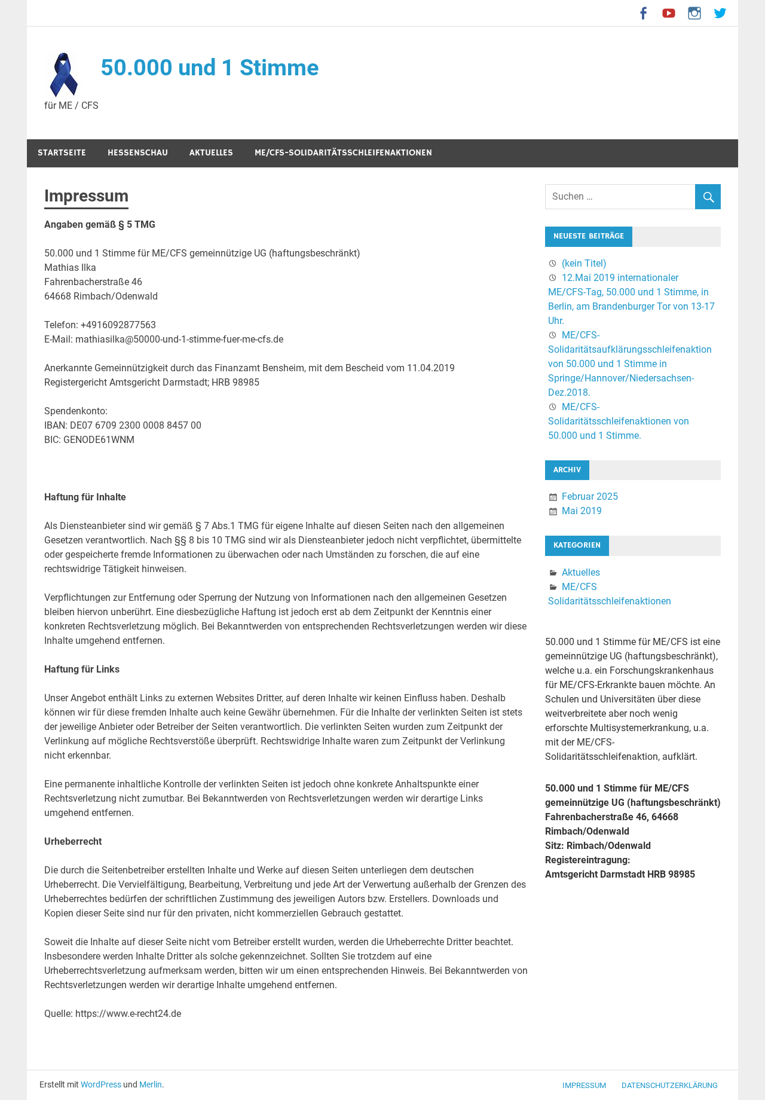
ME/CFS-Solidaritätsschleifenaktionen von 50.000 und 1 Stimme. (618, 421)
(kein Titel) (584, 263)
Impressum (584, 1085)
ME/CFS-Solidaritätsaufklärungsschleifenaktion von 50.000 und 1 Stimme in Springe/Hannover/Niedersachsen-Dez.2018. (630, 363)
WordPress (101, 1084)
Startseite (62, 152)
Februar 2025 (590, 496)
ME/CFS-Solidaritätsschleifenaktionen (343, 152)
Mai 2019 (582, 511)
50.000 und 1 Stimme (209, 67)
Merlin (150, 1084)
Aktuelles (211, 152)
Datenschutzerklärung (670, 1085)
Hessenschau (138, 152)
